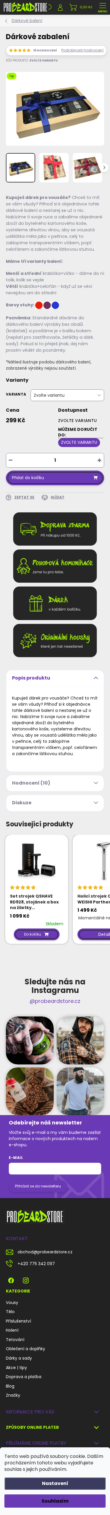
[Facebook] (11, 1279)
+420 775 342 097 (36, 1264)
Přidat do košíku (28, 478)
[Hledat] (48, 7)
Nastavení (55, 1483)
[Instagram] (26, 1279)
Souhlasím (55, 1501)
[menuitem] (12, 1302)
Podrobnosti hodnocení (82, 50)
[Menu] (102, 7)
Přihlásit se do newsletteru (38, 1186)
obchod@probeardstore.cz (45, 1252)
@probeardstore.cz (55, 1001)
